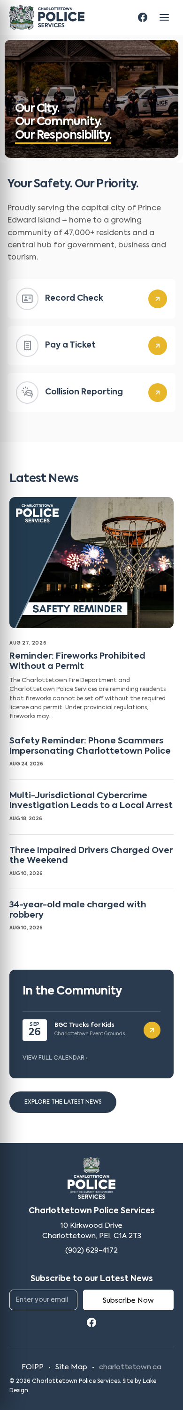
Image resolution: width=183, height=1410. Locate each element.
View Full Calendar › (55, 1058)
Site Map (71, 1367)
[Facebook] (142, 17)
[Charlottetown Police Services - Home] (46, 17)
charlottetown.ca (130, 1367)
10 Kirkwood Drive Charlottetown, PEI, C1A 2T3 (91, 1230)
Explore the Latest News (62, 1102)
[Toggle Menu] (164, 17)
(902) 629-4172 (91, 1250)
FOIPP (33, 1367)
